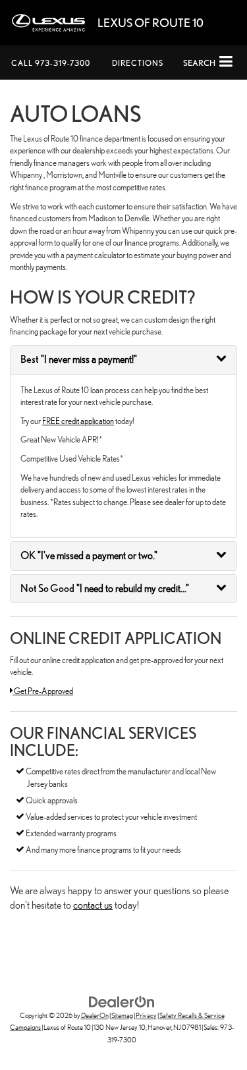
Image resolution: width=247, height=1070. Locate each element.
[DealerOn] (121, 1000)
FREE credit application (78, 421)
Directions (137, 63)
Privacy (146, 1015)
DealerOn (95, 1015)
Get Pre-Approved (42, 691)
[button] (50, 62)
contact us (93, 905)
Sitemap (122, 1015)
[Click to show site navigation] (226, 62)
